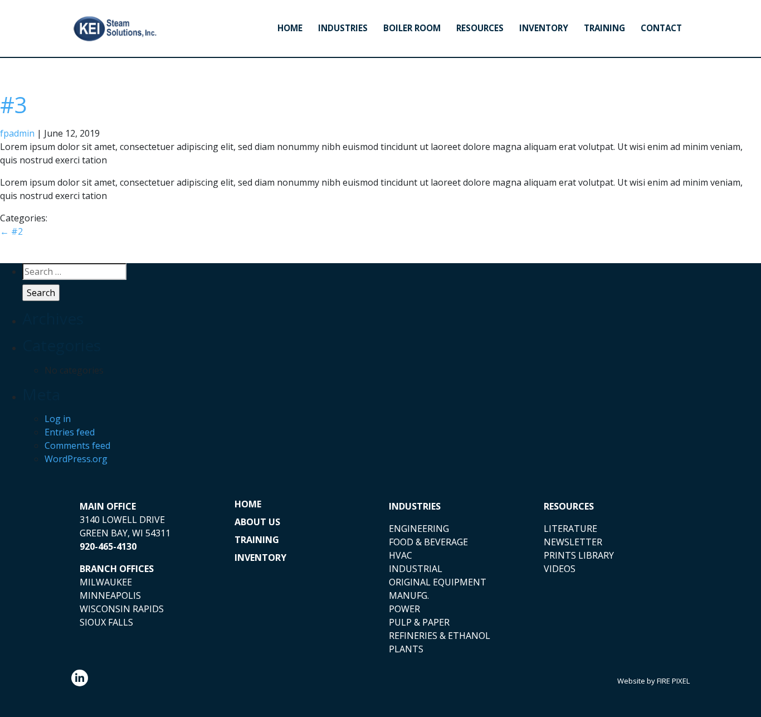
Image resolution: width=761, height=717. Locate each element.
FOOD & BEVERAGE (428, 542)
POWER (404, 609)
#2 (11, 231)
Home (290, 28)
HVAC (400, 555)
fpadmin (17, 133)
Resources (480, 28)
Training (604, 28)
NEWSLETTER (573, 542)
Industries (343, 28)
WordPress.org (76, 459)
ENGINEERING (419, 528)
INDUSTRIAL (415, 569)
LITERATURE (570, 528)
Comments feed (77, 445)
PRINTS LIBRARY (579, 555)
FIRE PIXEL (673, 681)
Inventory (543, 28)
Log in (58, 419)
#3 (13, 104)
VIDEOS (559, 569)
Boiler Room (412, 28)
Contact (661, 28)
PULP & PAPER (419, 622)
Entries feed (70, 432)
